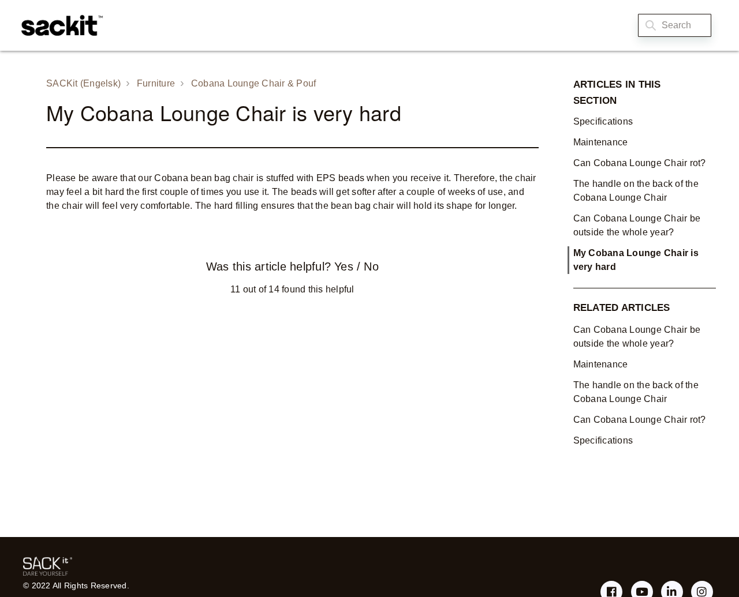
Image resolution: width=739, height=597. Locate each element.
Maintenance (600, 142)
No (371, 266)
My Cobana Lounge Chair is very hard (636, 260)
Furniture (156, 83)
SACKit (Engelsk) (83, 83)
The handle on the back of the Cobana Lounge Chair (636, 190)
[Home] (59, 25)
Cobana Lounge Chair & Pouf (253, 83)
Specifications (603, 121)
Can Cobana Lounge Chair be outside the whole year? (637, 225)
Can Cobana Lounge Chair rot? (639, 163)
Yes (343, 266)
